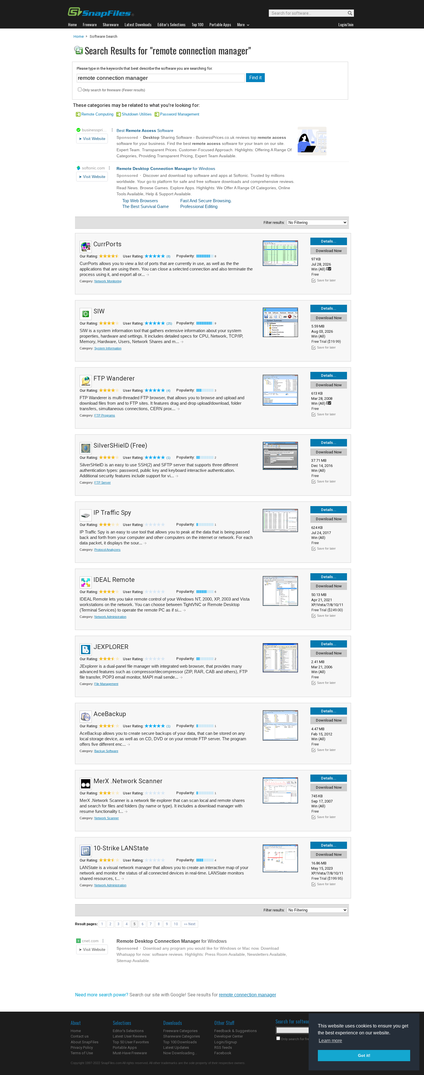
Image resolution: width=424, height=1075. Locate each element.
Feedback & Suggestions (235, 1031)
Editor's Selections (128, 1031)
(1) (168, 457)
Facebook (222, 1053)
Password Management (179, 114)
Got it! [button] (364, 1055)
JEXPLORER (110, 646)
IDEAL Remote (114, 579)
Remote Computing (97, 114)
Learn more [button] (330, 1040)
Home (79, 36)
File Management (106, 684)
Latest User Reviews (130, 1036)
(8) (168, 256)
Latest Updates (176, 1047)
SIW (99, 311)
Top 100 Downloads (180, 1042)
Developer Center (228, 1036)
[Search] (347, 13)
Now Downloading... (180, 1053)
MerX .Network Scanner (127, 781)
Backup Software (106, 751)
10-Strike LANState (121, 848)
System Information (107, 348)
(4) (168, 390)
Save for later (326, 280)
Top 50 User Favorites (131, 1042)
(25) (169, 323)
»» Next (190, 924)
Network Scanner (106, 818)
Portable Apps (125, 1047)
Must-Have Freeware (130, 1053)
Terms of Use (82, 1053)
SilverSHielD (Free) (120, 445)
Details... (328, 241)
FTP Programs (104, 415)
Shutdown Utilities (137, 114)
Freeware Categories (180, 1031)
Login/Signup (225, 1042)
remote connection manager (247, 994)
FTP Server (102, 482)
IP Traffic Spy (112, 512)
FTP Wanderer (114, 378)
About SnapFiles (84, 1042)
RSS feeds (223, 1047)
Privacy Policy (82, 1047)
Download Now (329, 251)
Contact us (80, 1036)
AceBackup (109, 714)
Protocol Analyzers (107, 549)
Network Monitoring (107, 281)
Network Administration (110, 616)
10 (176, 924)
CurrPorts (107, 244)
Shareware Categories (181, 1036)
